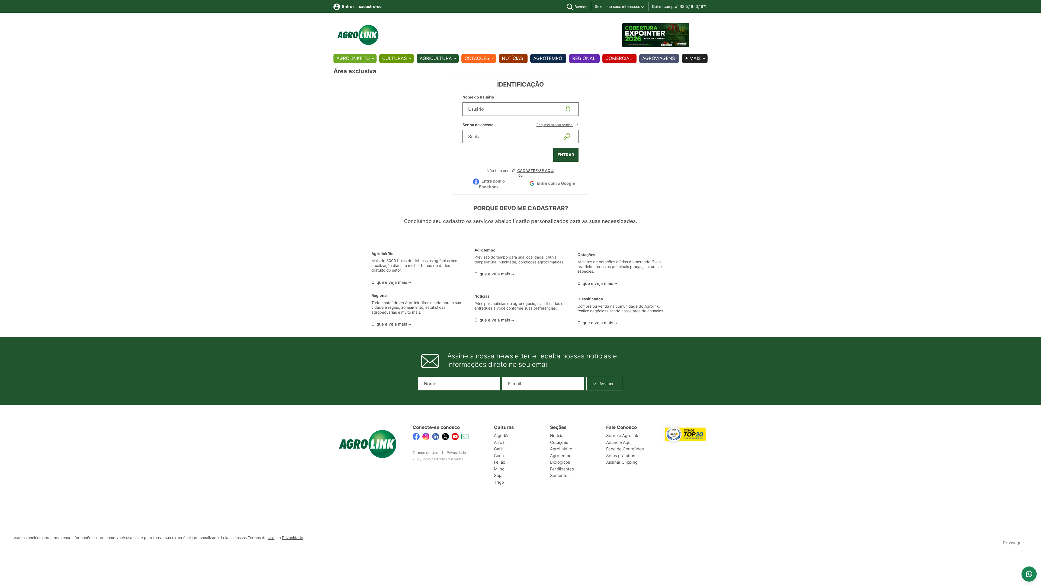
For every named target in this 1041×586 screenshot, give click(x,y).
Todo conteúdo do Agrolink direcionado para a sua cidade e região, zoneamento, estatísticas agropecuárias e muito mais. (416, 307)
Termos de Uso (425, 452)
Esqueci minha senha (554, 125)
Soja (498, 475)
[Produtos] (417, 245)
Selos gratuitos (620, 455)
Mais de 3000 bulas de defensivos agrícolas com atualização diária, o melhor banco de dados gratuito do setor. (414, 265)
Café (498, 448)
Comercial (618, 58)
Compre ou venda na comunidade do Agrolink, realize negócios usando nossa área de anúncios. (620, 308)
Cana (499, 455)
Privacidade (456, 452)
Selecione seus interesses (618, 6)
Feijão (499, 462)
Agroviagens (658, 58)
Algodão (502, 435)
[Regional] (417, 289)
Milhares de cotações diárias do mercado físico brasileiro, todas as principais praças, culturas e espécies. (619, 266)
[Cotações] (623, 246)
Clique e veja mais (389, 282)
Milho (499, 469)
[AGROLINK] (357, 35)
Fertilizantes (562, 469)
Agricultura (436, 58)
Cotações (477, 58)
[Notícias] (520, 290)
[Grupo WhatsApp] (1029, 574)
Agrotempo (547, 58)
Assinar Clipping (622, 462)
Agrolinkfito (353, 58)
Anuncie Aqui (619, 442)
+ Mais (693, 58)
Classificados (590, 299)
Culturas (394, 58)
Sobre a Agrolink (622, 435)
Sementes (560, 475)
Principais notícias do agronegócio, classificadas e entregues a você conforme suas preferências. (518, 306)
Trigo (499, 482)
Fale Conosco (621, 427)
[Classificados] (623, 291)
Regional (584, 58)
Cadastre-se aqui (535, 170)
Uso (271, 538)
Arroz (499, 442)
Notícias (512, 58)
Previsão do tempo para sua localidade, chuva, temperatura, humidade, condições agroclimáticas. (519, 259)
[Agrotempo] (520, 244)
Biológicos (560, 462)
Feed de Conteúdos (625, 448)
